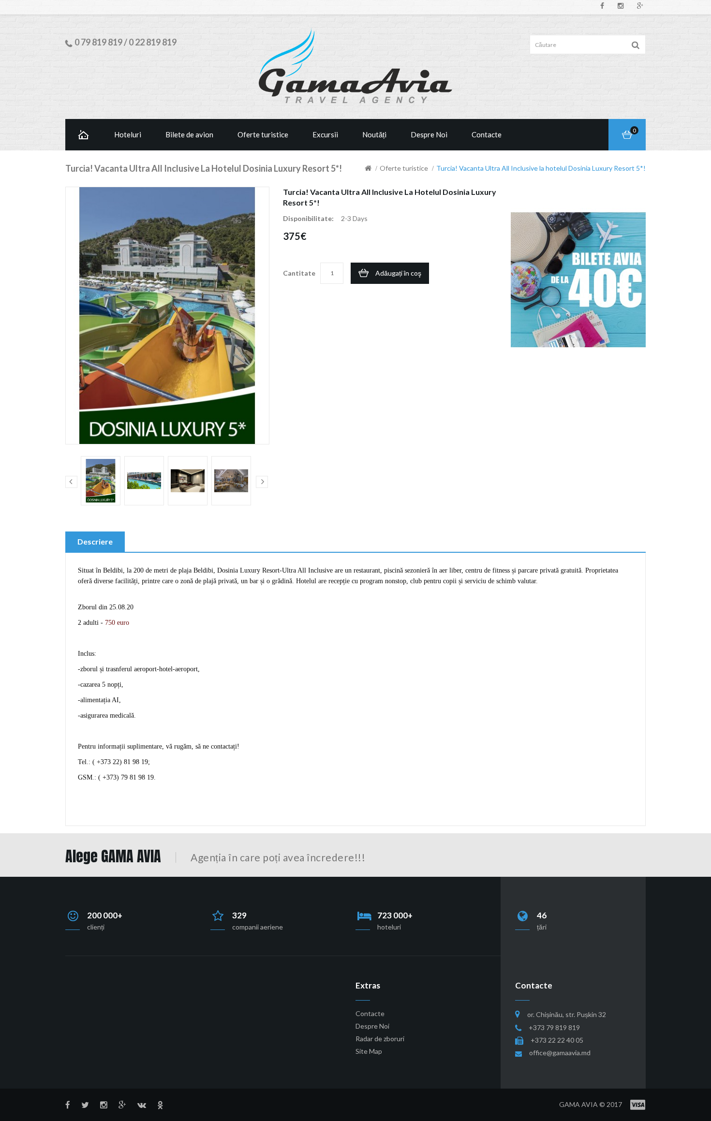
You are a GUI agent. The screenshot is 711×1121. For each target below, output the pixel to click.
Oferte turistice (404, 168)
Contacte (370, 1013)
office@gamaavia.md (560, 1052)
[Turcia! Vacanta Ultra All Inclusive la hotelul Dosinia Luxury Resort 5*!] (100, 480)
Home (83, 134)
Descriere (95, 541)
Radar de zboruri (380, 1038)
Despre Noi (372, 1026)
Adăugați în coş (398, 273)
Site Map (369, 1051)
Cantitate (299, 273)
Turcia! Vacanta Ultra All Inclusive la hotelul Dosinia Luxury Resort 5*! (541, 168)
